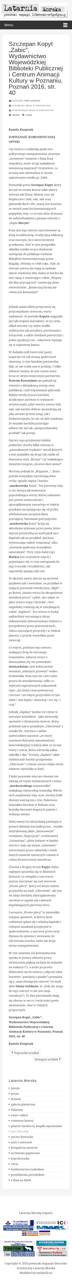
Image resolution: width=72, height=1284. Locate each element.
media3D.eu (44, 1273)
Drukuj (16, 115)
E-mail (28, 115)
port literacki (32, 100)
